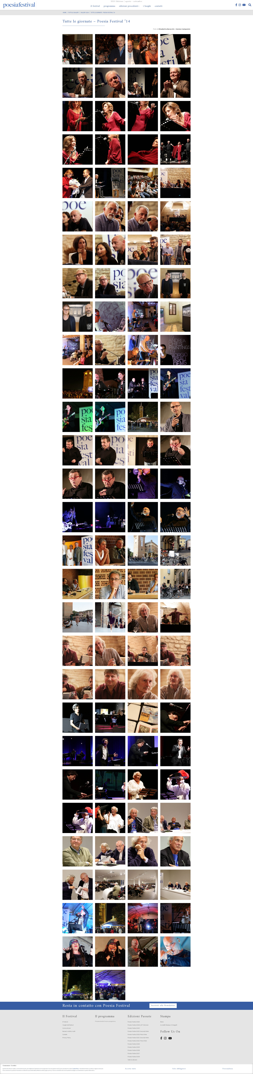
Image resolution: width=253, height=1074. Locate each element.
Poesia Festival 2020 (134, 1044)
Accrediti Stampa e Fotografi (168, 1025)
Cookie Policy (75, 1068)
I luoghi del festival (67, 1025)
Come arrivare (66, 1028)
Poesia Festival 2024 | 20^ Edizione (138, 1025)
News (162, 1022)
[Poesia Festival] (19, 5)
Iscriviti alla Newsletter (163, 1005)
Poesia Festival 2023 (134, 1028)
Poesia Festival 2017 (134, 1053)
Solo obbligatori (179, 1068)
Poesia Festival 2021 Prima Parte (137, 1041)
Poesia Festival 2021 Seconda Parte (138, 1038)
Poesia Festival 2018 (134, 1050)
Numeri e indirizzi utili (68, 1031)
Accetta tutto (130, 1068)
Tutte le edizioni (132, 1060)
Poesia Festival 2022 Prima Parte (137, 1034)
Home (64, 12)
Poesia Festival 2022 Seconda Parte (138, 1031)
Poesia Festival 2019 (134, 1047)
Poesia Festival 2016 (134, 1056)
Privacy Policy (66, 1038)
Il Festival (65, 1022)
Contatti (64, 1034)
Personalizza (228, 1068)
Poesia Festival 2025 (134, 1022)
